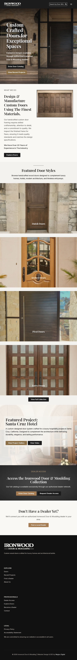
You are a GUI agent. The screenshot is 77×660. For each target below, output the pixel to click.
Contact (7, 611)
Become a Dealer (10, 607)
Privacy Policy (9, 629)
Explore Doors (9, 604)
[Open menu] (71, 4)
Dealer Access (9, 600)
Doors (6, 572)
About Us (7, 582)
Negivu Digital (60, 654)
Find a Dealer (9, 578)
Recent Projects (9, 575)
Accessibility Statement (12, 633)
